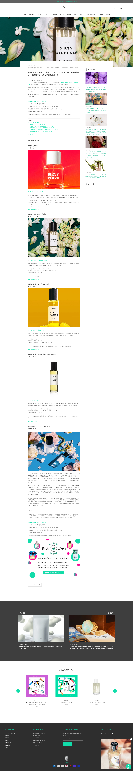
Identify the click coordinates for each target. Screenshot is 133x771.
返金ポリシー (8, 745)
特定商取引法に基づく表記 (39, 740)
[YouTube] (112, 734)
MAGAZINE (32, 67)
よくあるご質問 (36, 735)
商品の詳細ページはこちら (34, 209)
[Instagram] (108, 734)
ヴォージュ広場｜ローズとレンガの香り (96, 703)
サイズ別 (69, 14)
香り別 (62, 14)
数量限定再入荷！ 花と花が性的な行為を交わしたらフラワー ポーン (44, 129)
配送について (8, 742)
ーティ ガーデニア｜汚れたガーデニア (38, 260)
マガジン (82, 14)
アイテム (40, 14)
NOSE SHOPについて (10, 733)
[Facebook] (101, 734)
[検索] (121, 8)
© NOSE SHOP (66, 762)
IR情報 (6, 747)
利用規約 (7, 740)
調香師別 (55, 14)
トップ (24, 14)
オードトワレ (96, 701)
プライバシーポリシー (38, 742)
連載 (75, 14)
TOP (28, 67)
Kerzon (96, 699)
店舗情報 (101, 14)
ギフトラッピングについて (39, 733)
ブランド (47, 14)
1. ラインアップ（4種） (34, 122)
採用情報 (108, 14)
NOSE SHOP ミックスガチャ (66, 703)
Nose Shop (36, 699)
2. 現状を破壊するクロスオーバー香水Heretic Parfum (41, 131)
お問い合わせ (36, 745)
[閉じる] (131, 739)
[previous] (18, 691)
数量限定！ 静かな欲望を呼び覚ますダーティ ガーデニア (42, 126)
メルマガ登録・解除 (37, 738)
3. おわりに (31, 134)
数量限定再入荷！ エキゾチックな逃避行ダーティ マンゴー (42, 127)
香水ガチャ (31, 14)
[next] (115, 691)
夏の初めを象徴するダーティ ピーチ (37, 124)
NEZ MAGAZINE (91, 14)
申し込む (67, 744)
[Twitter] (105, 734)
